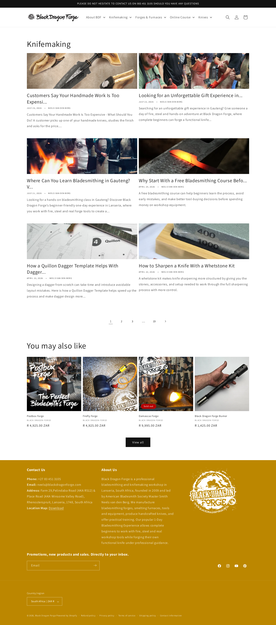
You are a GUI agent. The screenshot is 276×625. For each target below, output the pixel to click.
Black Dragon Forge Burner (211, 416)
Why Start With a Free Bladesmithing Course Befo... (193, 180)
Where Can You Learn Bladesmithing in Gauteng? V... (78, 183)
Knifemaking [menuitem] (118, 17)
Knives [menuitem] (203, 17)
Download (56, 508)
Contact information (171, 615)
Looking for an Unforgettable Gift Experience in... (191, 95)
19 (154, 321)
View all (138, 442)
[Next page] (165, 321)
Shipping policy (147, 615)
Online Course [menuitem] (180, 17)
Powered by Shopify (66, 615)
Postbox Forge (35, 416)
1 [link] (111, 321)
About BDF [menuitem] (93, 17)
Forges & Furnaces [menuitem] (148, 17)
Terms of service (126, 615)
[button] (227, 17)
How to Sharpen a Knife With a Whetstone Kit (187, 266)
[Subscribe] (95, 565)
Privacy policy (106, 615)
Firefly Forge (90, 416)
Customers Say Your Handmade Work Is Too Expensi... (73, 98)
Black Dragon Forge (45, 615)
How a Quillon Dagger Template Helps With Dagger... (72, 269)
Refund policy (88, 615)
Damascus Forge (148, 416)
